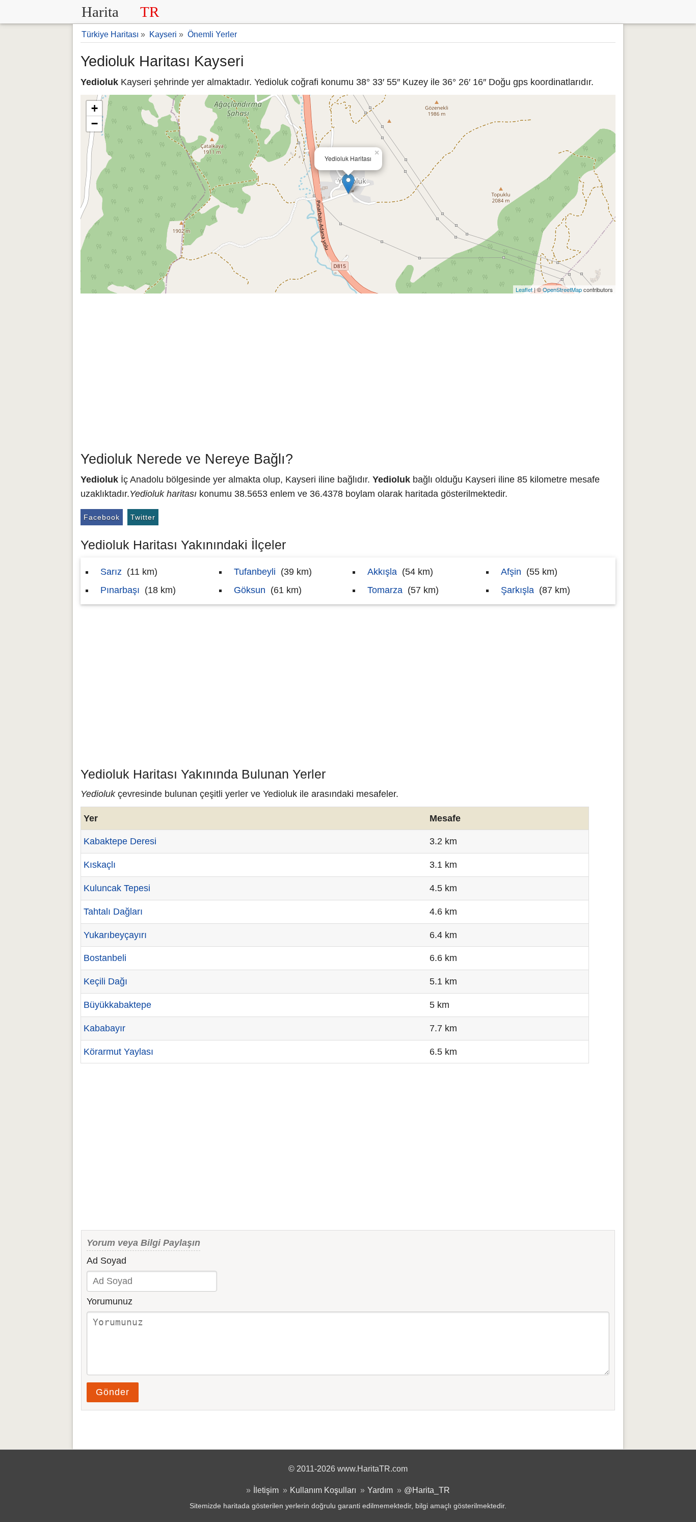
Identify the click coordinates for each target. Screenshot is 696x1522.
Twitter (142, 517)
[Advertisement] (348, 370)
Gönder (112, 1392)
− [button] (94, 123)
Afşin (511, 572)
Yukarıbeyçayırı (115, 935)
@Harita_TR (427, 1489)
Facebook (102, 517)
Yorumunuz (109, 1301)
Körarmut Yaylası (118, 1052)
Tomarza (385, 590)
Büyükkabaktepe (117, 1005)
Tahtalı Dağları (113, 911)
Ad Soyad (106, 1261)
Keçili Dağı (105, 981)
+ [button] (94, 108)
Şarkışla (517, 590)
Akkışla (382, 572)
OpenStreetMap (562, 289)
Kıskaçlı (100, 865)
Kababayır (104, 1028)
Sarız (111, 572)
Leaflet (524, 289)
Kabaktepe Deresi (120, 841)
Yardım (380, 1489)
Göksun (249, 590)
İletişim (266, 1489)
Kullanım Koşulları (323, 1489)
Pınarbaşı (120, 590)
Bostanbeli (105, 958)
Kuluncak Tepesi (117, 888)
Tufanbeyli (255, 572)
